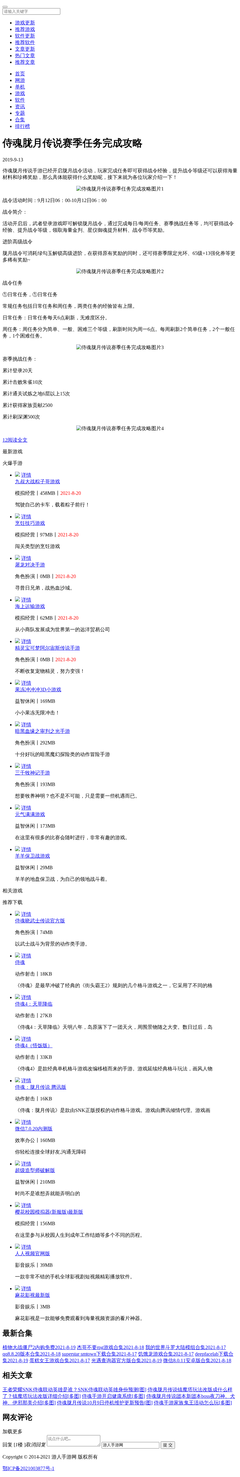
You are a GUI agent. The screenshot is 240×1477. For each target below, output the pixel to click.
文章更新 (25, 49)
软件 (20, 100)
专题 (20, 113)
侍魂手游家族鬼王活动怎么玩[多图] (193, 1402)
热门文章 (25, 55)
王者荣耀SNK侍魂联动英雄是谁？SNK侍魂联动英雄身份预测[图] (74, 1389)
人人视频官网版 (32, 1253)
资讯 (20, 106)
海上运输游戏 (30, 606)
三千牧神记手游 (32, 772)
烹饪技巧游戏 (30, 523)
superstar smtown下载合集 (99, 1354)
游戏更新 (25, 22)
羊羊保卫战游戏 (32, 856)
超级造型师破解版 (35, 1170)
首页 (20, 73)
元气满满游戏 (30, 814)
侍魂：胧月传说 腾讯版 (40, 1087)
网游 (20, 80)
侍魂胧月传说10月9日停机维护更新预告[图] (104, 1402)
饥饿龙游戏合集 (166, 1354)
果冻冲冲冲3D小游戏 (38, 689)
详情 (26, 475)
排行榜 (22, 126)
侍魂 (20, 962)
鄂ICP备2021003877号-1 (28, 1468)
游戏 (20, 93)
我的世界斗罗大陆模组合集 (185, 1347)
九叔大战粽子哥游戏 (37, 481)
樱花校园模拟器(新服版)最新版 (49, 1212)
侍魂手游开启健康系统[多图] (113, 1396)
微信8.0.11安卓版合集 (197, 1360)
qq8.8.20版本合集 (31, 1354)
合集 (20, 119)
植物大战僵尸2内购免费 (39, 1347)
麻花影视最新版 (32, 1295)
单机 (20, 86)
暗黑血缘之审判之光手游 (42, 731)
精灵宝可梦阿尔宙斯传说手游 (47, 648)
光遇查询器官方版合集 (126, 1360)
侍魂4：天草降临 (33, 1004)
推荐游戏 (25, 29)
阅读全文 (18, 440)
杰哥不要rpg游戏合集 (110, 1347)
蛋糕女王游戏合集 (59, 1360)
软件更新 (25, 35)
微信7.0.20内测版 (33, 1128)
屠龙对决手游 (30, 564)
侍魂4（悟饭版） (33, 1045)
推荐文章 (25, 62)
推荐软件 (25, 42)
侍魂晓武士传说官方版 (40, 920)
